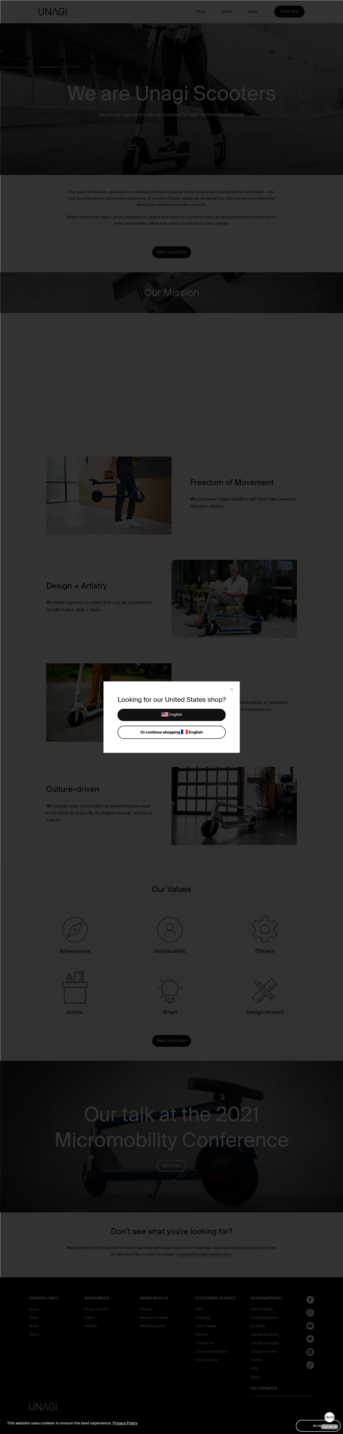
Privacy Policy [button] (125, 1423)
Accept (318, 1426)
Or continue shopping (171, 732)
